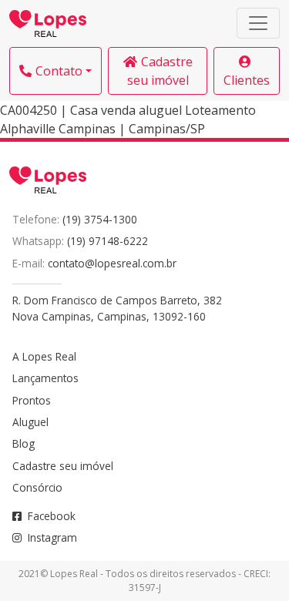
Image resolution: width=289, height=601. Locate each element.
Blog (23, 443)
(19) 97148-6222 (107, 240)
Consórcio (37, 487)
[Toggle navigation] (258, 23)
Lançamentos (45, 378)
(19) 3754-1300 (99, 219)
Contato (58, 70)
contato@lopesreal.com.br (112, 263)
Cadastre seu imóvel (160, 71)
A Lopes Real (44, 356)
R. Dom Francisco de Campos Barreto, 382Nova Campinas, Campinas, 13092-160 (117, 308)
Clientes (246, 80)
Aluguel (30, 422)
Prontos (31, 400)
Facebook (52, 516)
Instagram (52, 537)
